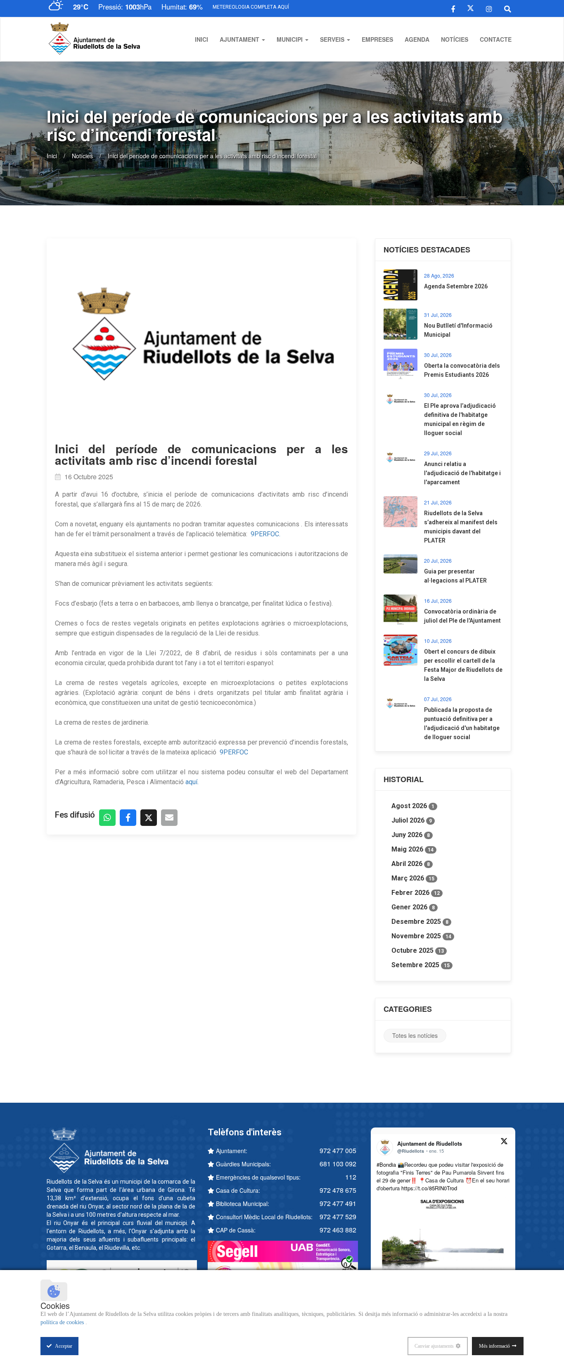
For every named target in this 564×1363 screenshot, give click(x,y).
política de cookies (62, 1322)
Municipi (290, 39)
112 (350, 1177)
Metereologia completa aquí (251, 7)
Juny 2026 (410, 835)
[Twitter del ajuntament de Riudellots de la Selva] (470, 8)
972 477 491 (338, 1203)
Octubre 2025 (417, 950)
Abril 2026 (410, 864)
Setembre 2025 (420, 965)
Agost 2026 (412, 806)
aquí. (192, 782)
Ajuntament (240, 39)
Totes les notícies (415, 1035)
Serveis (333, 39)
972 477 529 (338, 1216)
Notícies (454, 39)
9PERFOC (235, 752)
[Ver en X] (504, 1142)
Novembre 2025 (421, 936)
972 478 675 (338, 1190)
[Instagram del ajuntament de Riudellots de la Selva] (489, 8)
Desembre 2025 (419, 921)
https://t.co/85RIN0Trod (429, 1188)
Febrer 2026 (415, 893)
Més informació (494, 1346)
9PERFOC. (266, 534)
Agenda (417, 39)
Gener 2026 (413, 907)
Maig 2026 (412, 849)
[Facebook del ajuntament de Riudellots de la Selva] (453, 8)
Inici (201, 39)
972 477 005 (338, 1150)
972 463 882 (338, 1230)
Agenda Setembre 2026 (456, 286)
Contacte (496, 39)
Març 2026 (412, 878)
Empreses (377, 39)
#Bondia (386, 1164)
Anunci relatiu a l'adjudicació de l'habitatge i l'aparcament (462, 473)
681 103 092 (338, 1163)
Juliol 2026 (411, 820)
